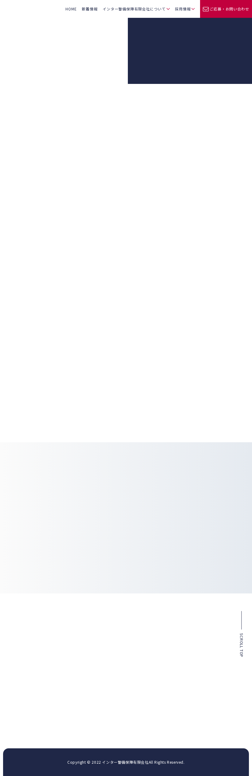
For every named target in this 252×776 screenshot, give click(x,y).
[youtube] (123, 715)
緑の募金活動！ (198, 243)
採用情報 (183, 8)
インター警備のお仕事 (197, 647)
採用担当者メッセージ (197, 631)
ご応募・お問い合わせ (229, 8)
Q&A (183, 670)
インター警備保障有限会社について (134, 8)
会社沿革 (108, 674)
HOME (71, 8)
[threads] (153, 716)
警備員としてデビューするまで (204, 654)
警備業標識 (110, 667)
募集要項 (186, 678)
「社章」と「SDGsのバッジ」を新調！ (66, 182)
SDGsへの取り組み (116, 651)
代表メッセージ (191, 623)
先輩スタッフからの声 (197, 639)
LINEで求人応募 (216, 564)
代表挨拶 (108, 643)
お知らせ (35, 200)
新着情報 (89, 8)
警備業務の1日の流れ (196, 662)
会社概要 (108, 659)
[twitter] (112, 715)
